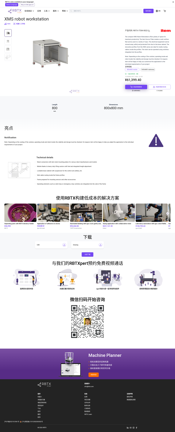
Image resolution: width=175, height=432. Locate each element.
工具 (45, 11)
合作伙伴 (87, 402)
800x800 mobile (132, 69)
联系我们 (148, 11)
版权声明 (130, 397)
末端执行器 (41, 400)
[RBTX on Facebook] (136, 427)
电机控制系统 (42, 402)
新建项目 (94, 375)
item (8, 24)
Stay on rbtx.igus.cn (27, 4)
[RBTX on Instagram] (133, 427)
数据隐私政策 (131, 400)
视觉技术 (40, 405)
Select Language (11, 4)
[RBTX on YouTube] (131, 427)
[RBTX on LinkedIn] (128, 427)
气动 (39, 408)
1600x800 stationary (147, 69)
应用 (39, 11)
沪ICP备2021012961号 (11, 421)
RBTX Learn (88, 414)
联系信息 (87, 405)
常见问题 (87, 400)
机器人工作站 (20, 24)
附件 (39, 417)
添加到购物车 (137, 87)
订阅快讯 (87, 408)
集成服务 (87, 411)
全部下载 (87, 254)
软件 (39, 411)
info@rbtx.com (89, 386)
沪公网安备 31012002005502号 (32, 421)
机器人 (40, 397)
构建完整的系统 (161, 87)
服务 (55, 11)
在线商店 (28, 11)
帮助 (64, 11)
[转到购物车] (165, 11)
